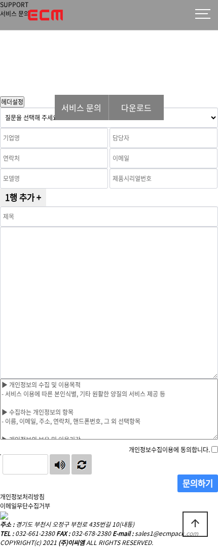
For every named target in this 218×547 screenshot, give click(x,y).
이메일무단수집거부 (25, 505)
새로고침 (81, 464)
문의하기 (198, 483)
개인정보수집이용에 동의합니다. (169, 449)
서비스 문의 (81, 107)
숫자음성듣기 (60, 464)
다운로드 (136, 107)
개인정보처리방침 (22, 496)
